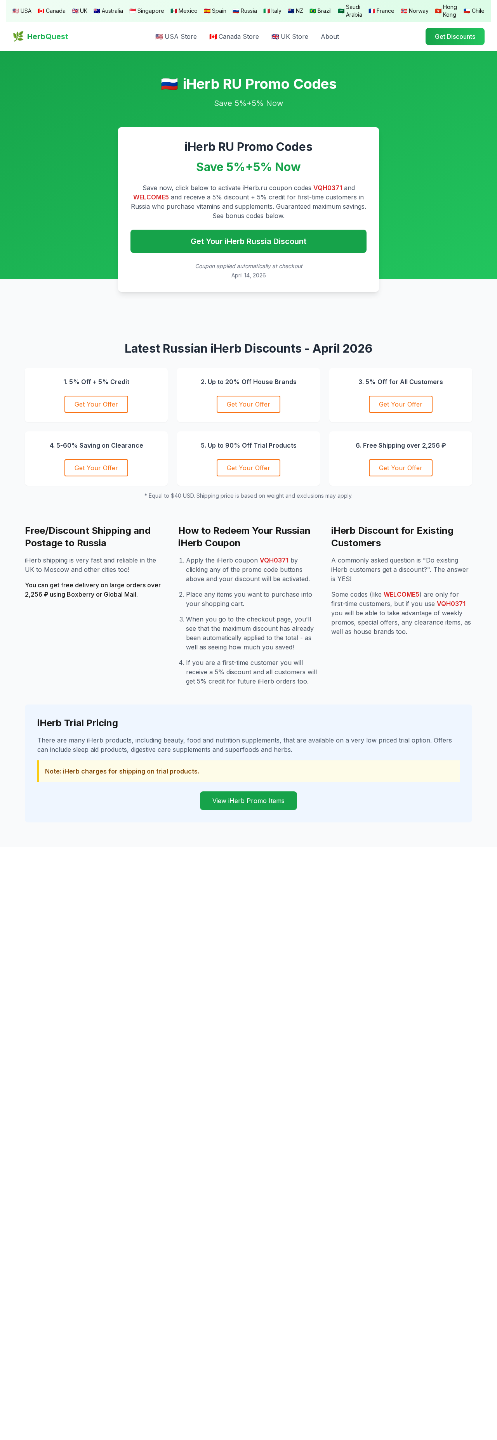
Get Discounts (455, 36)
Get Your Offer (96, 404)
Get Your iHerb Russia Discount (248, 241)
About (330, 36)
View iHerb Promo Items (248, 801)
